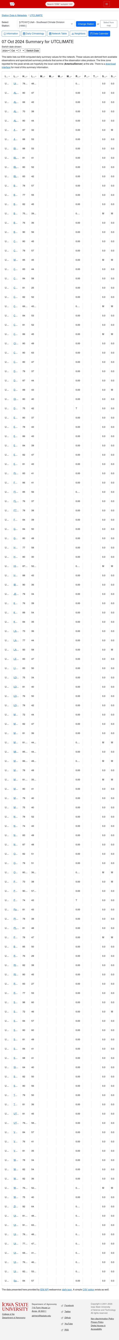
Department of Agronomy (13, 1317)
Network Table (59, 33)
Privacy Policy (97, 1322)
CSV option (88, 1289)
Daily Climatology (35, 33)
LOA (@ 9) (19, 677)
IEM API (44, 1289)
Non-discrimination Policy (102, 1318)
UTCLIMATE (36, 15)
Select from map (108, 24)
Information (12, 33)
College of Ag (8, 1314)
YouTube (68, 1323)
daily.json (67, 1289)
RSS (66, 1329)
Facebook (69, 1305)
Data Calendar (100, 33)
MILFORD (19, 751)
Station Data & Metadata (14, 15)
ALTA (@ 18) (20, 102)
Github (67, 1317)
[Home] (12, 3)
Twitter (67, 1311)
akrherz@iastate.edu (41, 1315)
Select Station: (6, 23)
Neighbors (79, 33)
